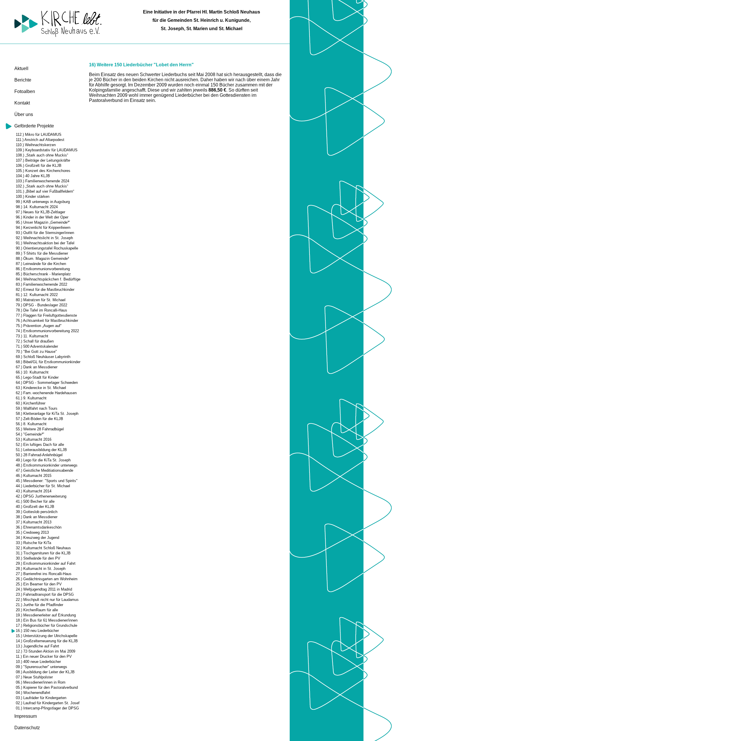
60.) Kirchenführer (30, 403)
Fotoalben (24, 91)
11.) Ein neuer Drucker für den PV (44, 656)
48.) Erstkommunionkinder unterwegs (47, 465)
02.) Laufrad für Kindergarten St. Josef (48, 703)
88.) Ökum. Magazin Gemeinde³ (42, 258)
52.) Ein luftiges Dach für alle (40, 444)
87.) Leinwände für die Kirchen (41, 264)
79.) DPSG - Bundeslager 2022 (41, 305)
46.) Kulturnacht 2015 (33, 475)
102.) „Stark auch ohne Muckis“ (42, 186)
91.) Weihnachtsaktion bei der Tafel (45, 243)
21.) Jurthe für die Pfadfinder (39, 605)
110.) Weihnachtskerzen (36, 145)
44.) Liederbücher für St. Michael (43, 486)
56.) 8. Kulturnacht (31, 424)
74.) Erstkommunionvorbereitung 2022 (47, 331)
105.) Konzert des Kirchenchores (43, 171)
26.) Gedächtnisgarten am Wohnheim (47, 579)
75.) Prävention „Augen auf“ (38, 326)
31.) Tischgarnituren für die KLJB (43, 553)
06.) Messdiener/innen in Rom (40, 682)
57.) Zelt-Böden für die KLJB (39, 419)
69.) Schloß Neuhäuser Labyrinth (43, 357)
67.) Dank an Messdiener (36, 367)
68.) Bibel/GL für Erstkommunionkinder (48, 362)
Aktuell (21, 68)
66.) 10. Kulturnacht (32, 372)
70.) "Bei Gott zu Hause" (36, 351)
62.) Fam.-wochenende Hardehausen (46, 393)
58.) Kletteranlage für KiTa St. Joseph (47, 413)
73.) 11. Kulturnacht (32, 336)
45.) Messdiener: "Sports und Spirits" (47, 481)
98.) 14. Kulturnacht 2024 (37, 207)
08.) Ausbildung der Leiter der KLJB (45, 672)
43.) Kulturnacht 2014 (33, 491)
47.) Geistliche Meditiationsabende (44, 470)
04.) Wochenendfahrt (33, 692)
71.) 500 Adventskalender (37, 346)
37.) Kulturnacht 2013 (33, 522)
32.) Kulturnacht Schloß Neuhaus (43, 548)
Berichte (22, 80)
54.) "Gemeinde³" (30, 434)
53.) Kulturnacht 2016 (33, 439)
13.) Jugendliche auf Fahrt (37, 646)
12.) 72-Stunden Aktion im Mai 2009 (45, 651)
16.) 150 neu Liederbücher (37, 630)
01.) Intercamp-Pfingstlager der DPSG (47, 708)
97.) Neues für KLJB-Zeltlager (40, 212)
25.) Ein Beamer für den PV (39, 584)
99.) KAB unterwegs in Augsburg (43, 202)
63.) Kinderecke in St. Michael (41, 388)
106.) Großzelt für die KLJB (38, 165)
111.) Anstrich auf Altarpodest (40, 140)
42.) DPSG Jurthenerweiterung (41, 496)
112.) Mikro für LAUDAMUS (38, 134)
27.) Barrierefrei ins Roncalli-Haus (43, 574)
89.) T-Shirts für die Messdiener (42, 253)
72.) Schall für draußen (35, 341)
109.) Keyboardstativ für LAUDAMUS (47, 150)
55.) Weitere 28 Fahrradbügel (40, 429)
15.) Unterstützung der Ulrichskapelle (46, 636)
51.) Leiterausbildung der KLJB (41, 450)
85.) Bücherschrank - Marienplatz (43, 274)
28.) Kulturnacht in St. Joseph (40, 568)
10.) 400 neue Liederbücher (38, 661)
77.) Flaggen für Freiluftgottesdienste (46, 315)
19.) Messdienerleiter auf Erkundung (46, 615)
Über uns (23, 114)
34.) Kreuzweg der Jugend (37, 537)
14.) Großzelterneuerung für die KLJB (47, 641)
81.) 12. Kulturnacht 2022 (37, 295)
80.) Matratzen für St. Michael (40, 300)
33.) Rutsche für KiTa (33, 543)
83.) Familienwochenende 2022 (41, 284)
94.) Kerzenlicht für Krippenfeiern (43, 227)
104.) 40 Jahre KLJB (33, 176)
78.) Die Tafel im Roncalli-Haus (41, 310)
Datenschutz (27, 727)
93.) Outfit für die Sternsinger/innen (45, 233)
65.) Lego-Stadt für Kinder (37, 377)
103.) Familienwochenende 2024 (42, 181)
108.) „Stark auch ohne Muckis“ (42, 155)
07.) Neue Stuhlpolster (34, 677)
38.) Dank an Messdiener (36, 517)
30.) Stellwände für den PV (38, 558)
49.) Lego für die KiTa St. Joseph (43, 460)
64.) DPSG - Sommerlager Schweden (47, 382)
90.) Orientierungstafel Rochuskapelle (47, 248)
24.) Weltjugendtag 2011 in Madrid (44, 589)
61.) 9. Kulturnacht (31, 398)
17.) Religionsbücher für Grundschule (46, 625)
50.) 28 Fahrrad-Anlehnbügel (39, 455)
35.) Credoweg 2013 (32, 532)
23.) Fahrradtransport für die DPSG (45, 594)
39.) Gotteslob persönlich (36, 512)
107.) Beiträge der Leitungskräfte (43, 160)
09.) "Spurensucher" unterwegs (41, 667)
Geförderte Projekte (34, 125)
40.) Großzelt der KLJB (35, 506)
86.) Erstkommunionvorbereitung (43, 269)
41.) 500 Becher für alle (35, 501)
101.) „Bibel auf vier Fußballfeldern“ (45, 191)
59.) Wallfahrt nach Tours (36, 408)
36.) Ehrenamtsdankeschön (38, 527)
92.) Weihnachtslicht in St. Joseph (44, 238)
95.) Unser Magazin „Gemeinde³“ (43, 222)
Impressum (25, 716)
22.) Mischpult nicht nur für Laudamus (47, 599)
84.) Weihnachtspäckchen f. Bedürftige (48, 279)
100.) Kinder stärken (32, 196)
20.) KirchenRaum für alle (37, 610)
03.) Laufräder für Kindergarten (41, 698)
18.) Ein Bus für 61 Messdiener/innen (47, 620)
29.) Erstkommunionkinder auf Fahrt (46, 563)
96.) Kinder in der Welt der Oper (42, 217)
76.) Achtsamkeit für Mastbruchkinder (47, 320)
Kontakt (22, 102)
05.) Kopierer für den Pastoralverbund (47, 687)
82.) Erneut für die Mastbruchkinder (45, 289)
